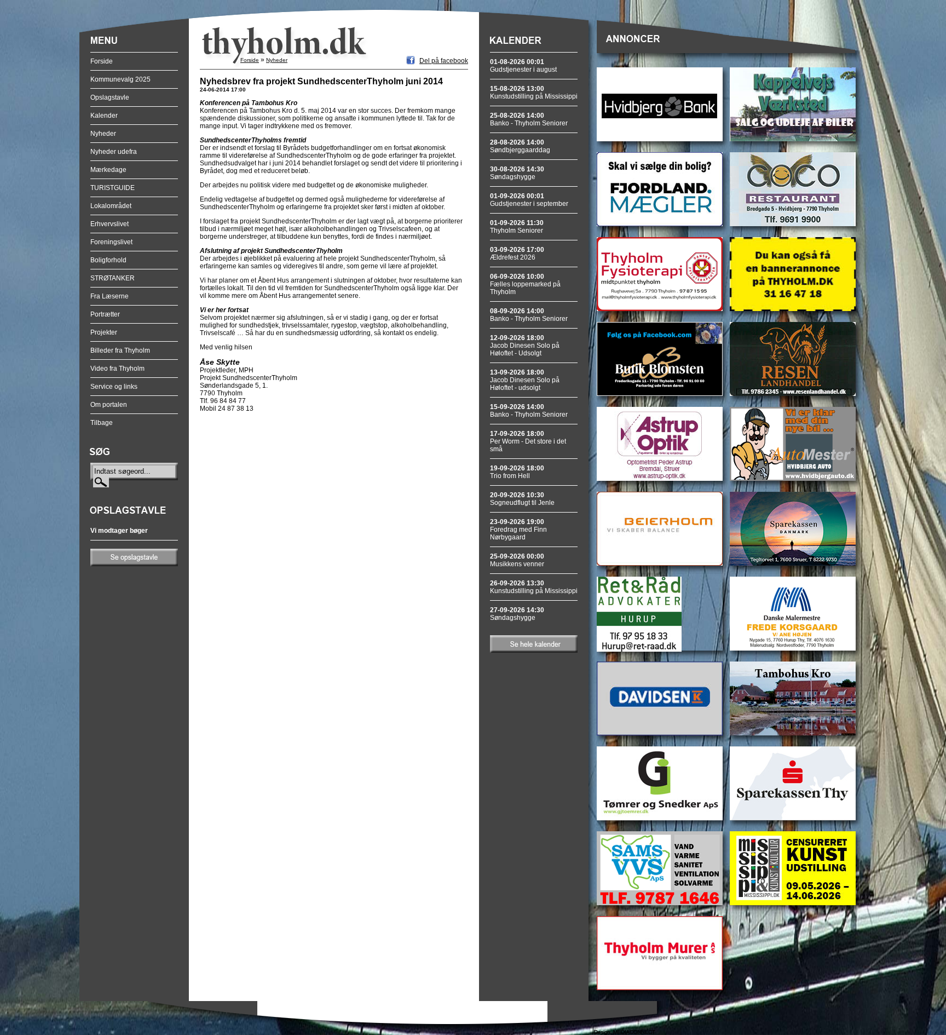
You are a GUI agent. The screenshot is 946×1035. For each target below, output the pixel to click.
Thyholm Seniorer (517, 226)
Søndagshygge (517, 173)
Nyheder (103, 133)
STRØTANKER (112, 278)
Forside (101, 61)
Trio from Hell (517, 472)
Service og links (113, 386)
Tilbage (101, 423)
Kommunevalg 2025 (120, 79)
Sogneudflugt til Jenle (522, 499)
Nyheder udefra (113, 152)
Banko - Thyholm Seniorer (529, 119)
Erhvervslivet (109, 224)
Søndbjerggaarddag (520, 146)
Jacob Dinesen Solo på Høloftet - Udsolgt (524, 345)
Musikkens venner (517, 560)
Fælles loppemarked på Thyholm (525, 284)
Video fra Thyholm (117, 368)
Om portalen (108, 405)
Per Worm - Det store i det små (528, 441)
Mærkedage (108, 170)
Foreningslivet (111, 242)
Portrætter (105, 314)
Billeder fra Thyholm (120, 350)
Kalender (104, 115)
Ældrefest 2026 (517, 253)
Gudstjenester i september (529, 200)
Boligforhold (108, 260)
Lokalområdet (110, 206)
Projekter (103, 332)
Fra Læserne (109, 296)
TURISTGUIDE (112, 188)
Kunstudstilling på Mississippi (534, 92)
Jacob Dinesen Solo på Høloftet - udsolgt (524, 380)
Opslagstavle (109, 97)
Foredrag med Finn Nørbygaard (518, 529)
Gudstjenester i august (523, 65)
